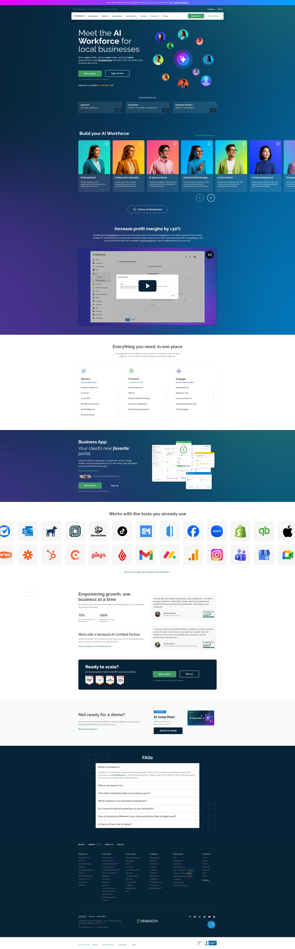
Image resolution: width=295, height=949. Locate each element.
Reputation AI (82, 858)
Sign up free (196, 16)
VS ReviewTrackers (156, 888)
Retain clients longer (184, 382)
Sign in (220, 9)
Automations (117, 16)
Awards (204, 876)
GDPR (134, 945)
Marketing (129, 873)
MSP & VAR (129, 879)
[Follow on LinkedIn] (204, 917)
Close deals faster (135, 382)
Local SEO (81, 867)
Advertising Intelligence (85, 870)
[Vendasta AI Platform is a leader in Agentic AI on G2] (110, 680)
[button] (211, 198)
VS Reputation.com (156, 882)
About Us (109, 844)
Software (105, 16)
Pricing (165, 16)
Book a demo (213, 16)
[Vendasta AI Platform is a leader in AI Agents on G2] (100, 680)
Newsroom (206, 867)
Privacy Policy (122, 945)
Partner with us (147, 98)
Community (177, 879)
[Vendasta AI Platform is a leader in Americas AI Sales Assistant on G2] (89, 680)
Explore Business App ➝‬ (89, 470)
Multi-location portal (108, 891)
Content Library (178, 861)
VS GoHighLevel (155, 858)
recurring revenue (148, 240)
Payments (105, 900)
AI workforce (193, 238)
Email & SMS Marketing (85, 876)
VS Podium (153, 867)
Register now (168, 730)
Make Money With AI (180, 876)
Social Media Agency (132, 870)
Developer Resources (180, 885)
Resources (154, 16)
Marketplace (106, 876)
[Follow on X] (200, 917)
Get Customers (131, 16)
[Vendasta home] (79, 16)
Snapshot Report (107, 894)
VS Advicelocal (154, 876)
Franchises (129, 885)
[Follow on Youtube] (209, 917)
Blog (174, 858)
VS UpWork (153, 873)
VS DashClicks (154, 864)
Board (204, 873)
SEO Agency (129, 867)
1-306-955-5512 (86, 927)
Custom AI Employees (109, 873)
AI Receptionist (107, 861)
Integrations (106, 882)
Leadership (206, 870)
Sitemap (94, 945)
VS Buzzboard (154, 885)
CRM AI (80, 873)
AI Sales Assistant (108, 867)
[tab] (83, 916)
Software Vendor (131, 888)
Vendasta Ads (82, 882)
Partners (143, 16)
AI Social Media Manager (110, 870)
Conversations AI (84, 879)
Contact (121, 844)
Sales (127, 891)
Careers (91, 844)
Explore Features (181, 2)
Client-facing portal (108, 888)
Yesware (81, 885)
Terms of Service (107, 945)
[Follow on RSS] (214, 917)
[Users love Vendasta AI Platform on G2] (120, 680)
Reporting (105, 885)
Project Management (109, 897)
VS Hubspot (153, 870)
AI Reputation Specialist (110, 864)
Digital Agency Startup (133, 858)
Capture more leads (88, 382)
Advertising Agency (132, 876)
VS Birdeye (153, 861)
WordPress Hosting (84, 864)
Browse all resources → (89, 729)
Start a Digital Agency (180, 870)
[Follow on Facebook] (190, 917)
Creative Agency (131, 882)
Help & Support (178, 882)
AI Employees (92, 16)
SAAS (127, 864)
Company (210, 9)
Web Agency (130, 861)
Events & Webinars (179, 867)
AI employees (105, 60)
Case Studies (177, 864)
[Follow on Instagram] (195, 917)
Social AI (81, 861)
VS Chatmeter (154, 879)
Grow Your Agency (179, 873)
